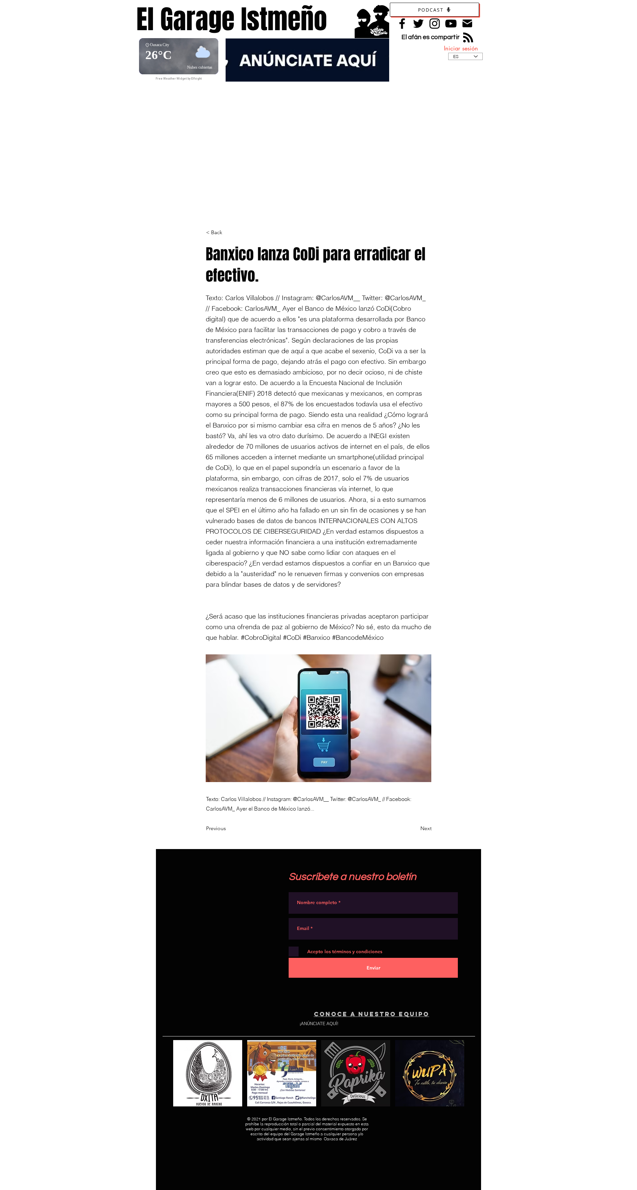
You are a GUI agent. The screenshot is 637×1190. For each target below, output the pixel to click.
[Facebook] (402, 24)
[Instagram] (435, 24)
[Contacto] (467, 23)
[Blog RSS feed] (468, 38)
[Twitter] (418, 24)
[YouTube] (451, 24)
